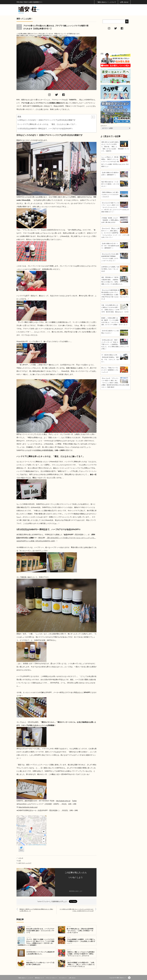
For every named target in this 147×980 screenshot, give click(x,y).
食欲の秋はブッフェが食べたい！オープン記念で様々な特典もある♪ (40, 963)
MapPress (30, 844)
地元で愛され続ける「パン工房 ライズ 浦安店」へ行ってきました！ (110, 184)
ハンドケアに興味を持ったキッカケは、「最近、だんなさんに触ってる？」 (48, 124)
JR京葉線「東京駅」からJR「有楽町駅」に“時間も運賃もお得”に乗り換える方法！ (110, 220)
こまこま (20, 858)
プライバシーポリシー (51, 977)
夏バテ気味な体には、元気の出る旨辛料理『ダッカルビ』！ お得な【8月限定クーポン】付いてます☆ (80, 930)
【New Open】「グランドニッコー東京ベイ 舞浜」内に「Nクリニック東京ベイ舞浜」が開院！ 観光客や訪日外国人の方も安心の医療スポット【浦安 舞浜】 (115, 382)
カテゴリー (103, 125)
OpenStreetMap (43, 844)
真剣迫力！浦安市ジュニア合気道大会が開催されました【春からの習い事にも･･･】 (36, 910)
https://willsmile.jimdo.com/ (27, 807)
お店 (19, 860)
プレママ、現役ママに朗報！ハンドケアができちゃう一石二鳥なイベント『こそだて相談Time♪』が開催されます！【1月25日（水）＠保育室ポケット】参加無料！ (36, 942)
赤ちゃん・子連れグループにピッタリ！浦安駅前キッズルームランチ (109, 370)
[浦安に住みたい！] (38, 9)
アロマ (23, 863)
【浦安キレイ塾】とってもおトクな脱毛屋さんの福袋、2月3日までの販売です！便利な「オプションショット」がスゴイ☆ (81, 954)
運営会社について (39, 977)
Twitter (74, 801)
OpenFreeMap (36, 844)
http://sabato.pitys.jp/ (63, 801)
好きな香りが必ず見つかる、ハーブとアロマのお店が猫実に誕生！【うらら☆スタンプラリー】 (40, 930)
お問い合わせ (124, 2)
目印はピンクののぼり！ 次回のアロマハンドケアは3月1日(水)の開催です (47, 120)
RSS (129, 977)
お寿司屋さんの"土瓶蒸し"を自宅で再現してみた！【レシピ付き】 (110, 269)
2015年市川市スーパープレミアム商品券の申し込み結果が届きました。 (40, 953)
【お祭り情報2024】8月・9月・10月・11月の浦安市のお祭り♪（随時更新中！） (110, 246)
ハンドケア (28, 863)
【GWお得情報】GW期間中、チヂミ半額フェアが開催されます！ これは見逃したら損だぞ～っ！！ (81, 941)
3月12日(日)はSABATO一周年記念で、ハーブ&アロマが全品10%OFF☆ (46, 129)
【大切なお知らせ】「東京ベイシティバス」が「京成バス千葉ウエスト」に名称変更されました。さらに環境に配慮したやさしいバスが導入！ (115, 344)
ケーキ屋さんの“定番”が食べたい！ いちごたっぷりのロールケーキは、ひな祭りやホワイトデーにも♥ (76, 910)
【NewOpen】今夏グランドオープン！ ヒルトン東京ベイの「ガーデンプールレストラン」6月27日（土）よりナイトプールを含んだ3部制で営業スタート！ (115, 207)
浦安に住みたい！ (121, 977)
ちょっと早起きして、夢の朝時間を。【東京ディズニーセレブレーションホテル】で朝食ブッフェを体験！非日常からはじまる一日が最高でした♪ (115, 161)
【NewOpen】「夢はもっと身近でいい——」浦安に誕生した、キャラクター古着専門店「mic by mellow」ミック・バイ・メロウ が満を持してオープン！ (115, 233)
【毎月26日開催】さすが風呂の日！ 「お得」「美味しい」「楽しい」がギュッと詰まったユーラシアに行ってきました (81, 964)
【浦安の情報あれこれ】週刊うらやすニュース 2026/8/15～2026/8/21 (109, 194)
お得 (19, 863)
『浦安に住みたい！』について (106, 2)
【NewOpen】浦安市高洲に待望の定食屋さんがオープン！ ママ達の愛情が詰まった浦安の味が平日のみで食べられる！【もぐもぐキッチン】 (115, 294)
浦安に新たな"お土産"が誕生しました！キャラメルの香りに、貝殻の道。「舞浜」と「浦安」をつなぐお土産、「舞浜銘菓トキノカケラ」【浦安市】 (115, 146)
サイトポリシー (63, 977)
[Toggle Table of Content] (92, 117)
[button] (31, 828)
